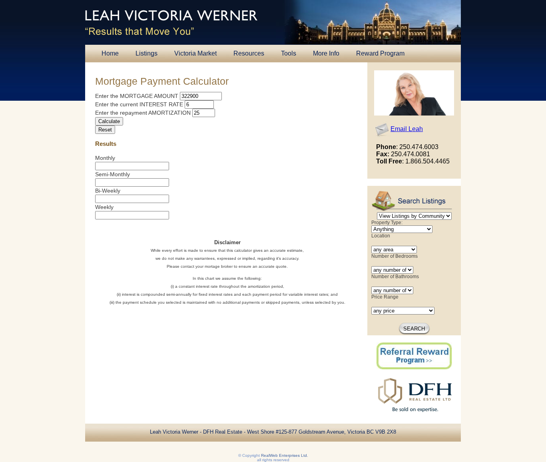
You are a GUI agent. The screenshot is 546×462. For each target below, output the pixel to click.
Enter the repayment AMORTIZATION (143, 113)
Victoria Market (195, 53)
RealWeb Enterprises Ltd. (284, 455)
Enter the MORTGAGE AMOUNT (136, 96)
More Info (326, 53)
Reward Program (380, 53)
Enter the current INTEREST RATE (139, 104)
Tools (288, 53)
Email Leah (407, 128)
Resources (248, 53)
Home (110, 53)
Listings (146, 53)
